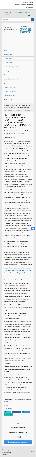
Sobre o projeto (8, 54)
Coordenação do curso (11, 95)
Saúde (23, 133)
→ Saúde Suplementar (11, 66)
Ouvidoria (9, 15)
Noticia (18, 133)
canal (16, 148)
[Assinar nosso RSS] (20, 437)
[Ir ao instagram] (17, 437)
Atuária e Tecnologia (10, 91)
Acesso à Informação (20, 4)
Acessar (32, 451)
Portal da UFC (8, 12)
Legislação (30, 4)
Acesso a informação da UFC (22, 12)
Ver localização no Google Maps (19, 442)
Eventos (6, 75)
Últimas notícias (9, 58)
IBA (5, 83)
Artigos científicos (9, 87)
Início (5, 50)
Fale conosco (8, 99)
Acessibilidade (29, 7)
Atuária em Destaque (25, 31)
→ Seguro (7, 71)
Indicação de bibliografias (11, 79)
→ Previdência (9, 62)
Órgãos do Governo (27, 2)
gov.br (6, 4)
